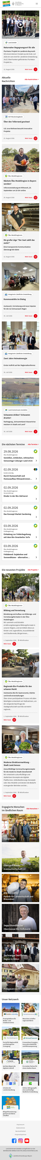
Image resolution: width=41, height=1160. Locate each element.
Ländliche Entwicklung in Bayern (22, 1156)
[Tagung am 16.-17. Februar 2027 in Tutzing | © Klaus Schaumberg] (20, 392)
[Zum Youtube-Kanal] (27, 1140)
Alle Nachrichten (32, 79)
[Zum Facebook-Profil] (14, 1140)
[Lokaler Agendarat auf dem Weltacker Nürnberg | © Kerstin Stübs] (20, 587)
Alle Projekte (33, 570)
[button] (36, 3)
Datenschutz (20, 1128)
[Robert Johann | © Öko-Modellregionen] (20, 217)
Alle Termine (33, 444)
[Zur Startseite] (6, 4)
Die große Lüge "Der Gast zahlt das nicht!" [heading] (19, 241)
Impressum (20, 1124)
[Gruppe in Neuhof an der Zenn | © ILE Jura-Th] (20, 99)
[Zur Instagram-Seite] (20, 1140)
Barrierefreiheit (20, 1131)
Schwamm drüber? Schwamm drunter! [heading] (17, 416)
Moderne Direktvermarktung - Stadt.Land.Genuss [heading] (17, 763)
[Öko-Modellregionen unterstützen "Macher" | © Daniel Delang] (20, 158)
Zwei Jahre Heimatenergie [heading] (15, 358)
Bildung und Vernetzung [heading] (14, 610)
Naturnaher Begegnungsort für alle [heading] (19, 47)
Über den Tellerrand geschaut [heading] (17, 121)
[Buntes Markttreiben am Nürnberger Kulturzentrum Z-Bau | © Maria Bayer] (20, 663)
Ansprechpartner (20, 1134)
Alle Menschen (32, 808)
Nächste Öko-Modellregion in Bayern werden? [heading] (20, 182)
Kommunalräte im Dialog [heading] (15, 299)
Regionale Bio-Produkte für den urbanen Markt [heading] (18, 687)
